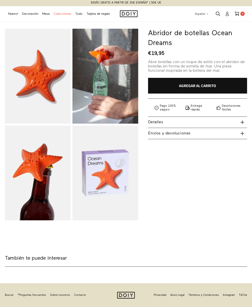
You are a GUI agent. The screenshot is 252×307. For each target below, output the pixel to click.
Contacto (80, 295)
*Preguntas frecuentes (32, 295)
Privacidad (160, 295)
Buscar (9, 295)
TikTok (243, 295)
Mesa (46, 14)
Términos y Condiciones (203, 295)
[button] (218, 14)
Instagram (229, 295)
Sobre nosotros (60, 295)
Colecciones (62, 14)
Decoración (30, 14)
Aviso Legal (177, 295)
